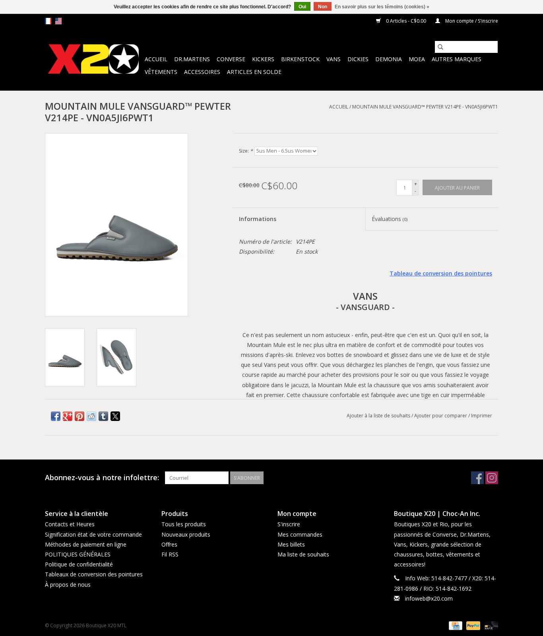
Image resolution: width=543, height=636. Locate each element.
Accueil (156, 59)
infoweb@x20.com (429, 598)
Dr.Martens (192, 59)
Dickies (357, 59)
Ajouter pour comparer (441, 415)
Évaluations (389, 219)
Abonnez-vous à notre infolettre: (102, 477)
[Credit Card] (454, 625)
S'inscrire (288, 524)
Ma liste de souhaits (303, 554)
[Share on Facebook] (55, 416)
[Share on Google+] (67, 416)
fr (48, 21)
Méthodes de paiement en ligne (85, 544)
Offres (169, 544)
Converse (231, 59)
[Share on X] (115, 416)
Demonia (388, 59)
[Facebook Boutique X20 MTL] (477, 477)
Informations (257, 219)
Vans (333, 59)
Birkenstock (300, 59)
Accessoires (202, 72)
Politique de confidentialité (79, 564)
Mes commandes (299, 534)
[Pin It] (79, 416)
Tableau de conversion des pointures (441, 273)
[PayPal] (472, 625)
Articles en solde (254, 72)
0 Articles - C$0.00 (406, 20)
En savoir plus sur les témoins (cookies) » (382, 7)
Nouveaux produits (185, 534)
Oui (302, 7)
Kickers (263, 59)
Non (322, 7)
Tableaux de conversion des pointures (94, 574)
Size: (246, 150)
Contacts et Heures (70, 524)
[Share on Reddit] (91, 416)
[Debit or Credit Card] (489, 625)
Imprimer (481, 415)
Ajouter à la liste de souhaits (379, 415)
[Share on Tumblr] (103, 416)
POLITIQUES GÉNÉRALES (78, 554)
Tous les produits (183, 524)
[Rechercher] (440, 47)
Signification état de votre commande (93, 534)
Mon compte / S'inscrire (471, 20)
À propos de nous (68, 584)
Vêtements (161, 72)
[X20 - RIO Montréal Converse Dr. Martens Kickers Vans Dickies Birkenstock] (93, 59)
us (58, 21)
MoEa (417, 59)
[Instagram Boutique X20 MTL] (491, 477)
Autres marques (456, 59)
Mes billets (291, 544)
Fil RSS (169, 554)
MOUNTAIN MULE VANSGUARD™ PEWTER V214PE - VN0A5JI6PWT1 (425, 106)
